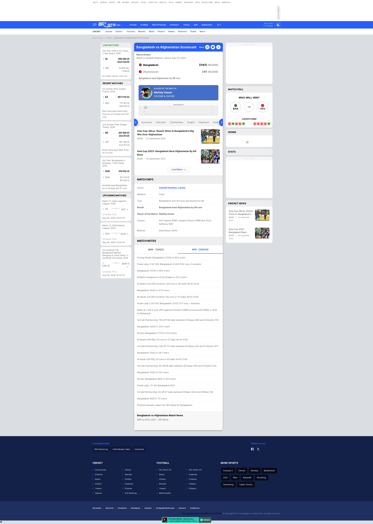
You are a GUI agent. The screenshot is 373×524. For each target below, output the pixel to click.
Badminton (207, 25)
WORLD (103, 2)
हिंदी (119, 2)
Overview (161, 122)
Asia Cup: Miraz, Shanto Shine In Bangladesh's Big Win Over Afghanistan (165, 132)
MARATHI (226, 2)
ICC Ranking (131, 493)
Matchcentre (165, 493)
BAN (156, 249)
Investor (148, 508)
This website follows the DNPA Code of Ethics (202, 513)
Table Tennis (246, 484)
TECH (170, 2)
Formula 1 (174, 25)
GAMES (178, 2)
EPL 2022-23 (195, 470)
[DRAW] (249, 107)
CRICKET (135, 2)
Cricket (133, 25)
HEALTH (162, 2)
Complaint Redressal (165, 508)
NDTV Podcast (159, 25)
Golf (196, 25)
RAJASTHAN (207, 2)
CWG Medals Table (121, 449)
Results (142, 31)
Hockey (254, 470)
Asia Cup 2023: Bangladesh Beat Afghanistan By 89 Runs (166, 153)
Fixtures (131, 31)
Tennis (186, 25)
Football (144, 25)
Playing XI (204, 122)
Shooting (261, 477)
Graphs (191, 122)
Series (119, 31)
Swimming (228, 484)
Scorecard (146, 122)
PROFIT (112, 2)
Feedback (122, 508)
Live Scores (100, 470)
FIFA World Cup (101, 449)
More (202, 31)
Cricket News (237, 203)
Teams (193, 31)
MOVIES (125, 2)
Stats (232, 151)
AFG (200, 249)
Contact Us (194, 508)
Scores (108, 31)
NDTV (95, 2)
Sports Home (98, 38)
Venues (98, 493)
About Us (109, 508)
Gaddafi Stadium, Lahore (172, 187)
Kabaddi (247, 477)
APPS (197, 2)
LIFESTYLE (152, 2)
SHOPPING (188, 2)
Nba (235, 477)
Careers (182, 508)
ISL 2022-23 (165, 470)
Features (182, 31)
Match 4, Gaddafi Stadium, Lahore (153, 58)
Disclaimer (135, 508)
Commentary (176, 122)
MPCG (217, 2)
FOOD (143, 2)
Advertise (97, 508)
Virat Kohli (139, 449)
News (152, 31)
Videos (171, 31)
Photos (161, 31)
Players (128, 488)
